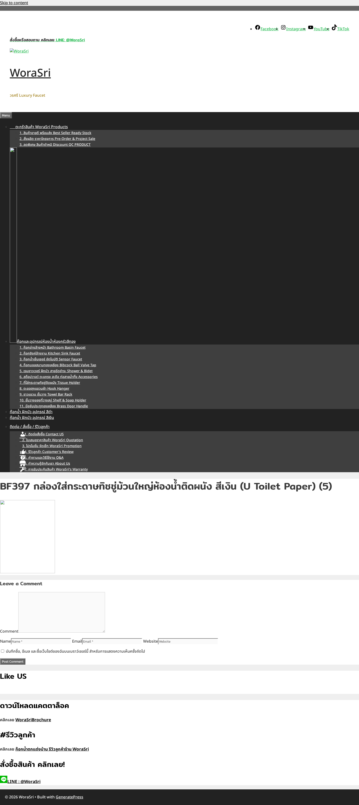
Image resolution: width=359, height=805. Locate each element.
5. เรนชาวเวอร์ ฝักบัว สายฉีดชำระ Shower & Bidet (56, 371)
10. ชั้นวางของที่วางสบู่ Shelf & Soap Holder (53, 400)
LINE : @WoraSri (24, 782)
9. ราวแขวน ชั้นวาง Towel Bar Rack (46, 394)
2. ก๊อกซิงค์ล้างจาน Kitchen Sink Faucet (50, 353)
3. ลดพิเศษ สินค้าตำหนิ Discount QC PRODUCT (55, 144)
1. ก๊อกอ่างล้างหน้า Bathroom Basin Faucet (52, 347)
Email (77, 641)
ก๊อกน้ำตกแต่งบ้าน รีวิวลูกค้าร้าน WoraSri (52, 749)
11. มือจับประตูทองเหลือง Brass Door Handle (54, 406)
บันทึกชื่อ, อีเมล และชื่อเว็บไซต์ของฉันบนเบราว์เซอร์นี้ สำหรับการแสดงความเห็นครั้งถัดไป (75, 651)
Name (5, 641)
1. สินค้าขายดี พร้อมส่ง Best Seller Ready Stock (55, 133)
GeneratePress (69, 797)
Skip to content (14, 3)
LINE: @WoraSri (69, 40)
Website (150, 641)
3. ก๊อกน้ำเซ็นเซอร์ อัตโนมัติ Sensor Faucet (51, 359)
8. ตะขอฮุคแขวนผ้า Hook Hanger (44, 388)
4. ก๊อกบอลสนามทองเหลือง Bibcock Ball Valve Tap (58, 365)
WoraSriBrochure (33, 720)
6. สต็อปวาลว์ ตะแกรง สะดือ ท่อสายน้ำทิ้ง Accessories (59, 376)
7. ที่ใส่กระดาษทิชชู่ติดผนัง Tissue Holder (50, 382)
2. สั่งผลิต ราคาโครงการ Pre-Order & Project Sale (57, 138)
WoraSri (30, 73)
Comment (9, 631)
